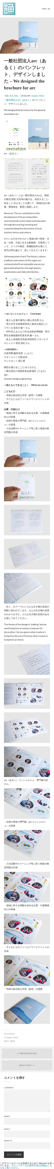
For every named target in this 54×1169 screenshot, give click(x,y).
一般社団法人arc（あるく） (18, 100)
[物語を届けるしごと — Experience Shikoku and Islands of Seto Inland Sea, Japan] (27, 9)
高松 (16, 96)
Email (7, 1129)
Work (41, 96)
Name (7, 1116)
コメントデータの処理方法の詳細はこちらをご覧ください (26, 1166)
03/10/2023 (9, 1034)
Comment (9, 1088)
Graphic (35, 96)
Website (8, 1141)
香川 (11, 96)
